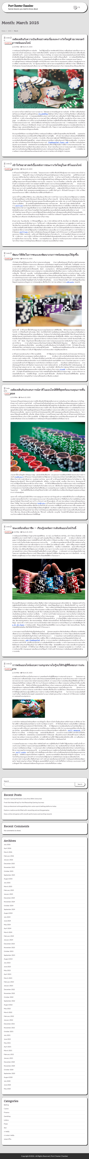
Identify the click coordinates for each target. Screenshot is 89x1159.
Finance (6, 1112)
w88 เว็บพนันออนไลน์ (33, 640)
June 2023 (7, 967)
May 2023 (7, 970)
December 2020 (9, 1062)
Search (6, 781)
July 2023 (7, 963)
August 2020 (8, 1077)
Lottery (6, 1120)
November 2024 (9, 902)
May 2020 (7, 1089)
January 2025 (8, 894)
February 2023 (9, 982)
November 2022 (9, 993)
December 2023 (9, 944)
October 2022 (8, 997)
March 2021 (8, 1050)
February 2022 (9, 1016)
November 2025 (9, 867)
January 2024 (8, 940)
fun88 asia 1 (19, 477)
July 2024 (7, 917)
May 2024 (7, 924)
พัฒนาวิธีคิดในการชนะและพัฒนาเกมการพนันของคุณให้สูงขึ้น (45, 254)
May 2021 (7, 1043)
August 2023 (8, 959)
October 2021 (8, 1031)
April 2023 (7, 974)
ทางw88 (62, 369)
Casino (7, 393)
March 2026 (8, 852)
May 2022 (7, 1008)
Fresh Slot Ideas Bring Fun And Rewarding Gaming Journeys (24, 802)
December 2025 (9, 863)
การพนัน (6, 1131)
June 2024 (7, 921)
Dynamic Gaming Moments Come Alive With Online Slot (23, 799)
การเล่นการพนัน (9, 1135)
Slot (5, 1128)
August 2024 (8, 913)
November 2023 (9, 947)
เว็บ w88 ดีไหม (43, 114)
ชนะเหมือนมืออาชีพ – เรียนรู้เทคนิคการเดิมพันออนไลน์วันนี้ (44, 528)
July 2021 (7, 1035)
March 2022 (8, 1012)
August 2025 (8, 879)
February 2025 (9, 890)
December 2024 (9, 898)
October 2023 (8, 951)
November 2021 (9, 1028)
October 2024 (8, 905)
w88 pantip (70, 282)
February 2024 (9, 936)
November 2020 (9, 1066)
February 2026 (9, 856)
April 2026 (7, 848)
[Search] (79, 7)
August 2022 (8, 1005)
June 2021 (7, 1039)
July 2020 (7, 1081)
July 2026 (7, 844)
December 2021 (9, 1024)
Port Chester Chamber (20, 5)
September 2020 (9, 1073)
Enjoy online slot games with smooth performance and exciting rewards (28, 814)
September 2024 (9, 909)
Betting (6, 1105)
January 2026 (8, 860)
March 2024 (8, 932)
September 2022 (9, 1001)
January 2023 (8, 986)
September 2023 (9, 955)
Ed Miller (17, 47)
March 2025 (8, 886)
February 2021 (9, 1054)
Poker (6, 1124)
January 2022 (8, 1020)
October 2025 (8, 871)
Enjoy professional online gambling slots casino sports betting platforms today (30, 806)
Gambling (8, 43)
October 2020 (8, 1069)
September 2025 (9, 875)
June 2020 (7, 1085)
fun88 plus (41, 503)
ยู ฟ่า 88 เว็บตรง (18, 625)
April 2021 (7, 1047)
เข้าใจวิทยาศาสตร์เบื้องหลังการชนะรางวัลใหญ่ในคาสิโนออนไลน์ (46, 165)
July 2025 (7, 883)
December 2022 (9, 989)
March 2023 (8, 978)
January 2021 (8, 1058)
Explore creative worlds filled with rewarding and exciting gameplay (26, 810)
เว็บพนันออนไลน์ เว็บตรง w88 (58, 142)
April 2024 (7, 928)
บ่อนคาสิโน (7, 1139)
